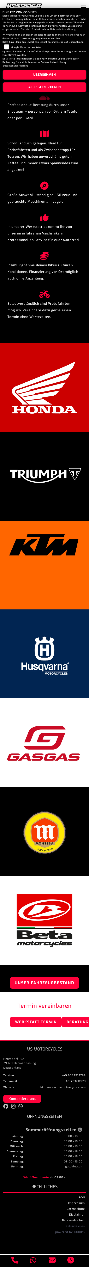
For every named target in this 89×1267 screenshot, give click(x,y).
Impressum (76, 1203)
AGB (82, 1197)
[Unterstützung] (44, 216)
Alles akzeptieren (44, 87)
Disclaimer (77, 1214)
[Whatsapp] (33, 1261)
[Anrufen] (15, 1261)
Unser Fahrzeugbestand (44, 982)
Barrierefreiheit (73, 1220)
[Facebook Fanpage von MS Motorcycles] (7, 1107)
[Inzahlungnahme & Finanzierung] (44, 255)
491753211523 (76, 1081)
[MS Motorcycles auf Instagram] (14, 1107)
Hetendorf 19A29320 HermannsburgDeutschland (19, 1063)
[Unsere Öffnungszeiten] (71, 1261)
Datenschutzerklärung (63, 29)
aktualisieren (75, 1226)
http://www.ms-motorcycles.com (63, 1087)
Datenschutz (75, 1209)
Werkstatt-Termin (36, 1022)
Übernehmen (44, 75)
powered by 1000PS (70, 1232)
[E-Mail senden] (52, 1261)
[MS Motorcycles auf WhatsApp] (21, 1107)
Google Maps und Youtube (26, 47)
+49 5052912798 (73, 1075)
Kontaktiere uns (22, 1099)
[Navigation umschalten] (83, 6)
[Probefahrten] (44, 293)
